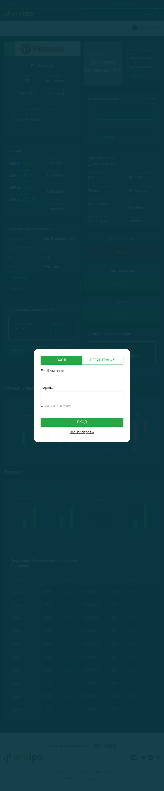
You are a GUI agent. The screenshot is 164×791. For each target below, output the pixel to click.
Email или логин (52, 371)
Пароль (47, 388)
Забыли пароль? (82, 432)
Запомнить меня (57, 405)
